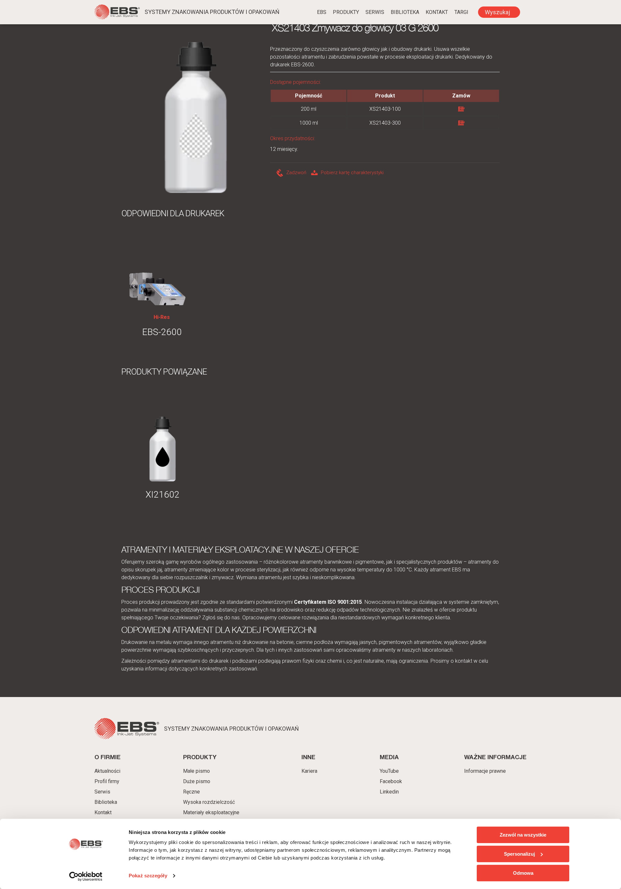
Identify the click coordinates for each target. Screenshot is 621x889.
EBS (321, 12)
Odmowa (523, 873)
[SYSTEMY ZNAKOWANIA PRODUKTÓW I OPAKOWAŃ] (117, 13)
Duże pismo (196, 781)
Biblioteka (405, 12)
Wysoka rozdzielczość (209, 802)
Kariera (309, 771)
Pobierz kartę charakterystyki (352, 172)
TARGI (461, 12)
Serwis (374, 12)
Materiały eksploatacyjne (211, 812)
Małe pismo (196, 771)
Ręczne (191, 792)
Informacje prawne (485, 771)
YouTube (389, 771)
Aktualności (107, 771)
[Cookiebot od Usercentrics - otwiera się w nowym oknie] (86, 876)
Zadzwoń (296, 172)
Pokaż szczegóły (148, 876)
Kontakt (437, 12)
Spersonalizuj (519, 854)
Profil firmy (106, 781)
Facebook (391, 781)
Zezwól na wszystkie (523, 835)
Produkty (346, 12)
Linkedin (389, 792)
